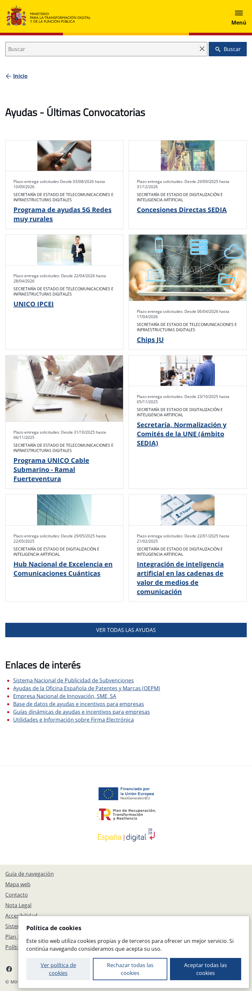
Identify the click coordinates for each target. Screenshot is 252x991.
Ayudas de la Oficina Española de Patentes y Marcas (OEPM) (86, 688)
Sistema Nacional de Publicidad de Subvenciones (73, 680)
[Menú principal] (238, 16)
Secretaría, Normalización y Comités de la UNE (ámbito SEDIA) (181, 433)
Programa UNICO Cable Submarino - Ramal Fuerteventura (51, 469)
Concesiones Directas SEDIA (182, 209)
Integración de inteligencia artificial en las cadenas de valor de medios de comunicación (180, 578)
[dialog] (133, 952)
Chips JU (150, 339)
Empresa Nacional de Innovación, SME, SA (64, 696)
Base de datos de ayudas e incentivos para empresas (78, 704)
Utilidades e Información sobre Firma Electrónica (73, 719)
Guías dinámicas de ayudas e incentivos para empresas (81, 711)
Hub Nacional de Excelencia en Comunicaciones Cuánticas (63, 569)
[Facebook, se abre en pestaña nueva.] (9, 969)
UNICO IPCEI (33, 303)
